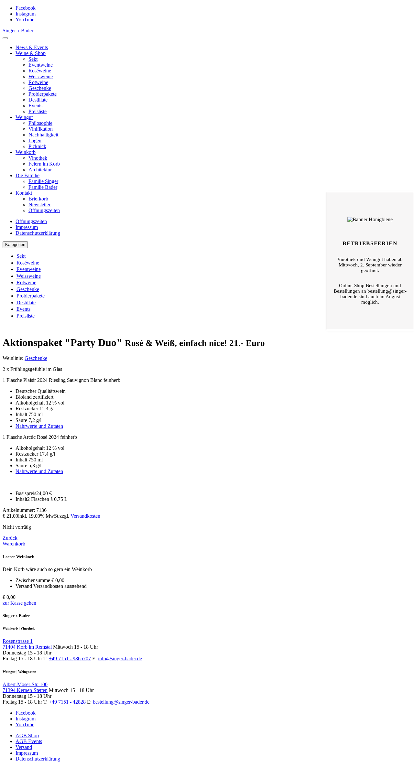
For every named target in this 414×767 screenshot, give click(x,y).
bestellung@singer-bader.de (121, 702)
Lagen (34, 140)
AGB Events (29, 741)
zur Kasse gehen (19, 603)
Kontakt (24, 193)
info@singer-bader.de (120, 658)
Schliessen (370, 202)
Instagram (26, 13)
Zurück (10, 538)
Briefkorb (38, 198)
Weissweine (40, 76)
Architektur (40, 169)
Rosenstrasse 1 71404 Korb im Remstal (27, 644)
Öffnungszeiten (44, 210)
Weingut (24, 117)
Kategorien (15, 244)
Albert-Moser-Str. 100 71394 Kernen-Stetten (25, 687)
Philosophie (40, 123)
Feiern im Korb (44, 164)
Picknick (37, 146)
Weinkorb (26, 152)
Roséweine (39, 70)
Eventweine (40, 65)
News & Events (32, 47)
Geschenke (39, 88)
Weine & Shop (31, 53)
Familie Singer (43, 181)
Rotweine (38, 82)
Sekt (33, 59)
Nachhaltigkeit (43, 134)
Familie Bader (42, 187)
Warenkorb (14, 543)
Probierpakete (42, 94)
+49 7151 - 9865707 (70, 658)
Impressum (27, 227)
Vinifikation (40, 129)
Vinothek (37, 158)
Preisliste (37, 111)
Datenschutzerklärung (38, 233)
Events (35, 105)
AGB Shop (27, 735)
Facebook (26, 8)
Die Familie (27, 175)
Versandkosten (85, 516)
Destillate (38, 100)
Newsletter (39, 204)
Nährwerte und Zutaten (39, 426)
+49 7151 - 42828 (67, 702)
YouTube (25, 19)
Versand (24, 747)
